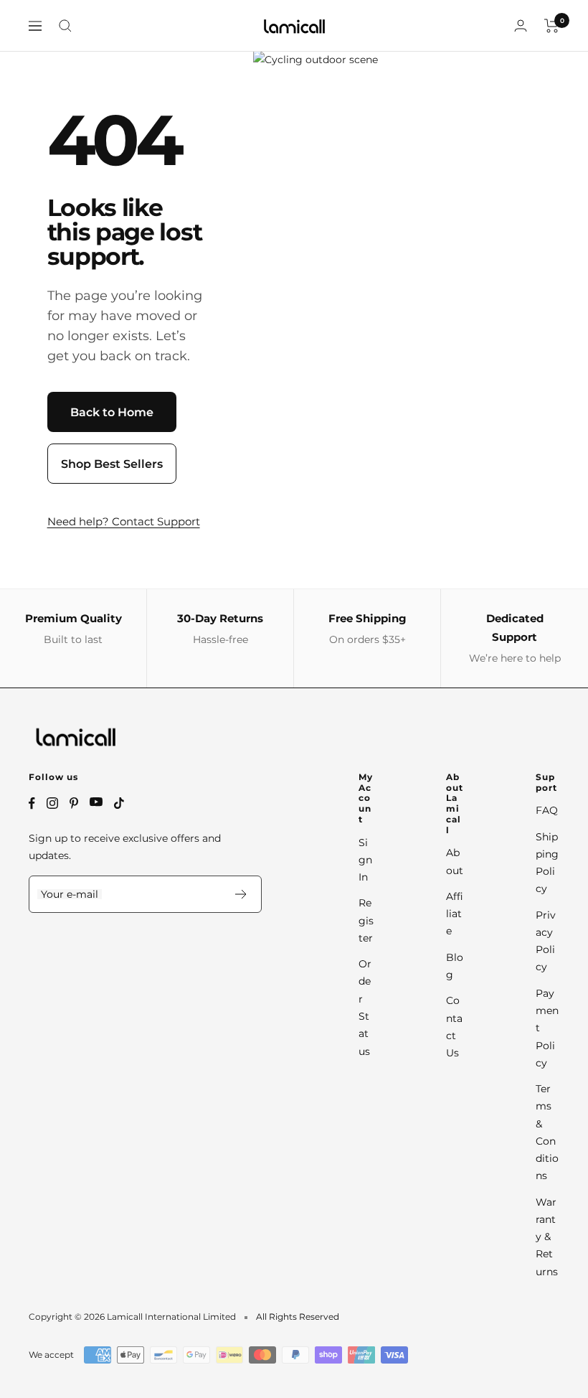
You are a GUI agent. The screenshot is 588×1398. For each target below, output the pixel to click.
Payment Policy (547, 1028)
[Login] (520, 25)
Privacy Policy (546, 941)
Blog (454, 966)
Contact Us (454, 1026)
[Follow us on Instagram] (52, 803)
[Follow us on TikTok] (119, 803)
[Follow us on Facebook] (32, 803)
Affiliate (454, 914)
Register (366, 920)
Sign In (365, 860)
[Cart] (551, 26)
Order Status (365, 1007)
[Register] (241, 894)
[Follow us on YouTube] (96, 802)
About (454, 861)
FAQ (547, 810)
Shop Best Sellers (112, 464)
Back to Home (111, 412)
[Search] (65, 25)
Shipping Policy (547, 863)
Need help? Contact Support (123, 521)
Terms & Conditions (547, 1132)
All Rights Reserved (297, 1316)
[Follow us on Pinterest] (74, 803)
